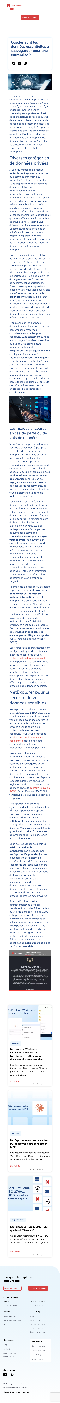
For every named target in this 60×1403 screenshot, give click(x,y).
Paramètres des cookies (16, 1392)
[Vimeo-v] (12, 1374)
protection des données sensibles (28, 658)
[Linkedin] (5, 1374)
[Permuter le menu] (11, 9)
